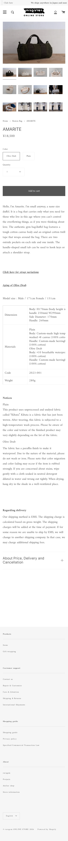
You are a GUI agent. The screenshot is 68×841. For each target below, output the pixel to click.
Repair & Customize (12, 685)
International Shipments (14, 705)
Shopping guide (10, 732)
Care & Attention (11, 692)
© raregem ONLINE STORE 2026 (18, 829)
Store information (11, 792)
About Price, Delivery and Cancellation (23, 560)
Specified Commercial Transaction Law (21, 745)
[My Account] (55, 12)
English (10, 815)
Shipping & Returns (12, 698)
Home (5, 121)
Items (5, 645)
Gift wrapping (9, 651)
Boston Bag (17, 121)
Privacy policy (10, 739)
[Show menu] (5, 12)
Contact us (8, 679)
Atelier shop (8, 786)
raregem (6, 773)
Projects (7, 779)
